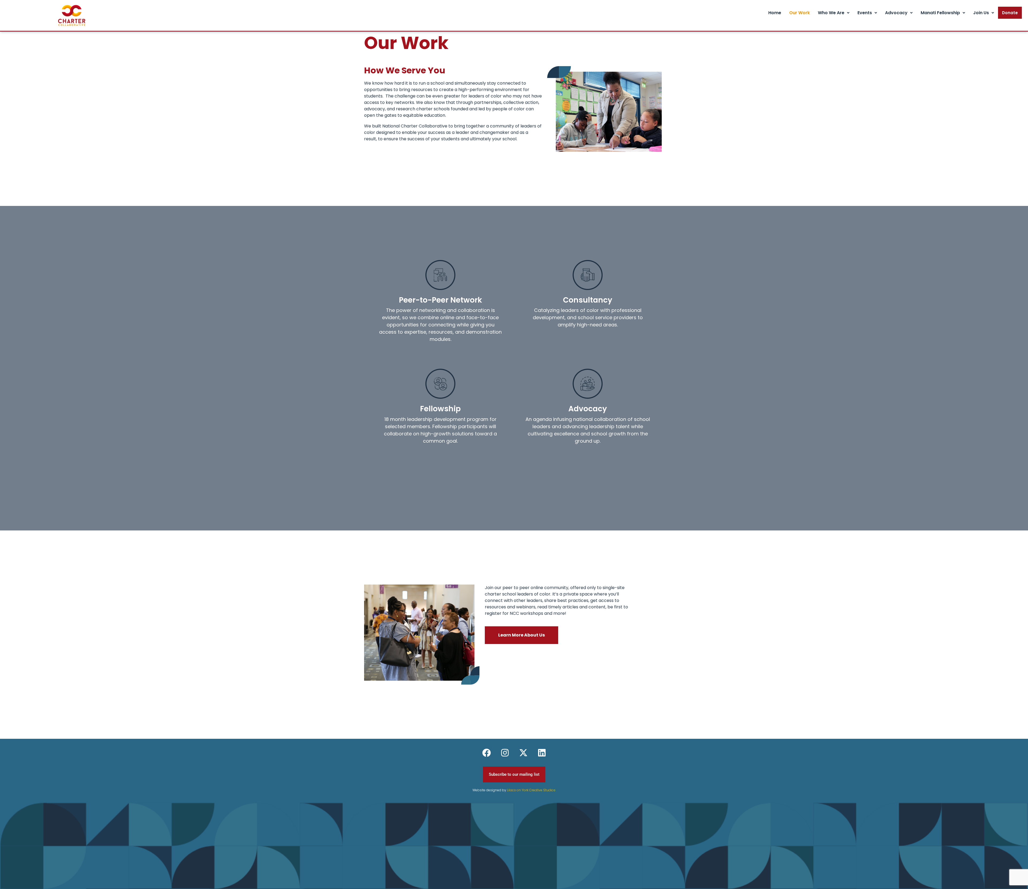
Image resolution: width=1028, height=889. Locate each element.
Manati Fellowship (940, 13)
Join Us (981, 13)
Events (864, 13)
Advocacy (896, 13)
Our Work (799, 13)
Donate (1010, 13)
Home (774, 13)
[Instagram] (504, 752)
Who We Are (831, 13)
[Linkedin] (541, 752)
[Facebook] (486, 752)
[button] (833, 13)
